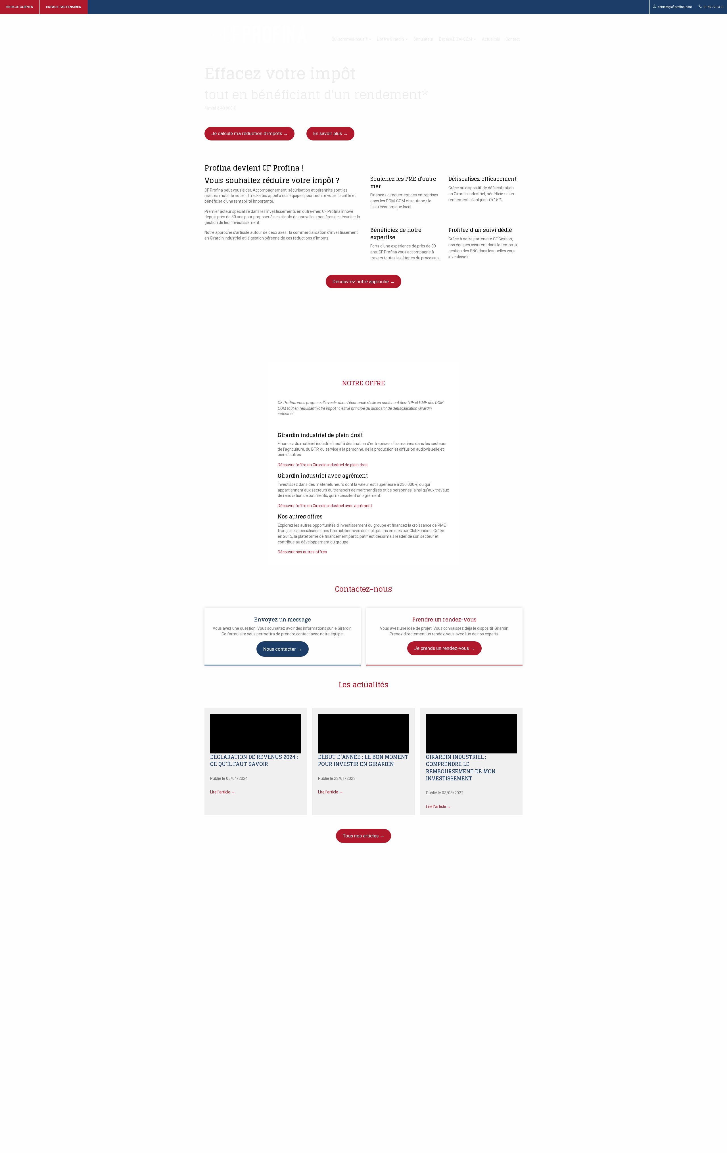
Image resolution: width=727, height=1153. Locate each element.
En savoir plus (327, 133)
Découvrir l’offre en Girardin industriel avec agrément (325, 505)
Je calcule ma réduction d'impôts (246, 133)
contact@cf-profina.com (675, 7)
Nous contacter (279, 649)
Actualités (491, 39)
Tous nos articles (361, 836)
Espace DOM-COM (455, 39)
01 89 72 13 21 (713, 7)
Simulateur (423, 39)
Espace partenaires (63, 7)
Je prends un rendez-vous (441, 648)
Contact (512, 39)
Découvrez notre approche (361, 281)
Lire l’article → (222, 792)
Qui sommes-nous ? (349, 39)
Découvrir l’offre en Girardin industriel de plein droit (323, 465)
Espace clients (19, 7)
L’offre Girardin (390, 39)
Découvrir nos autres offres (302, 552)
